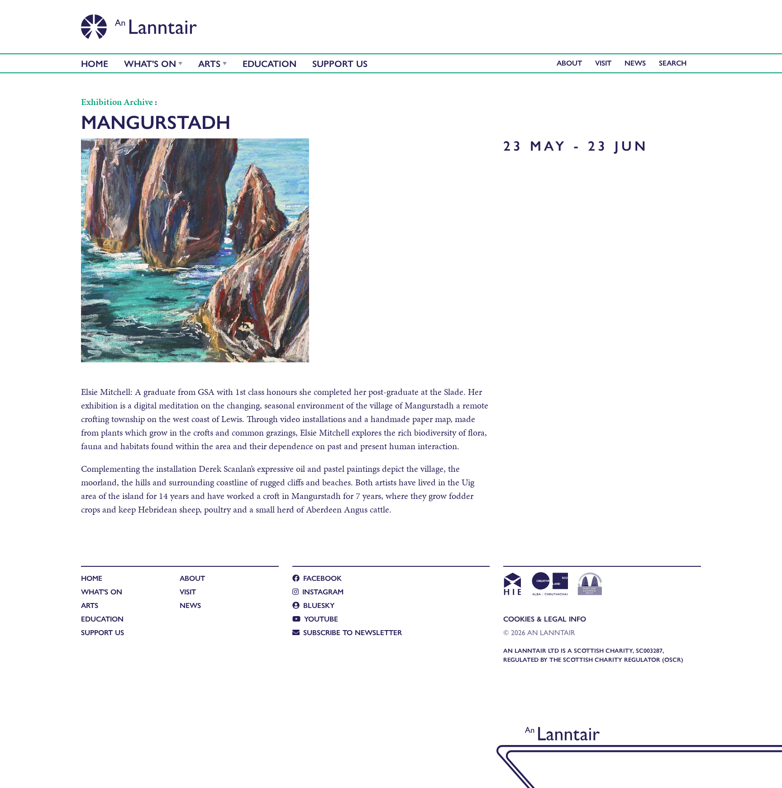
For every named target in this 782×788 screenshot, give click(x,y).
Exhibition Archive (117, 101)
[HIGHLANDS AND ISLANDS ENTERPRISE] (512, 584)
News (635, 62)
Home (94, 63)
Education (269, 63)
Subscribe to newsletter (352, 632)
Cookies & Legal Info (544, 618)
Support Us (339, 63)
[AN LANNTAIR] (139, 24)
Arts (209, 63)
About (569, 62)
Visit (603, 62)
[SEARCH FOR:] (675, 62)
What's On (150, 63)
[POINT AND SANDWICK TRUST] (589, 584)
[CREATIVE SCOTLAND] (549, 584)
